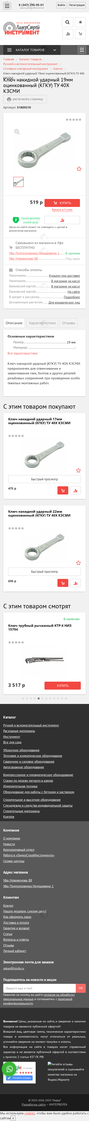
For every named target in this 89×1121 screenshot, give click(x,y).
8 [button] (50, 698)
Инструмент (11, 737)
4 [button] (35, 698)
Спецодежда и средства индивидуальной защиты (38, 805)
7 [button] (46, 698)
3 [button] (31, 698)
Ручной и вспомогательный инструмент (31, 725)
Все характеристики (23, 353)
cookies (29, 1113)
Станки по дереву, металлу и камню (28, 781)
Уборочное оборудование (21, 750)
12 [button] (66, 698)
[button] (62, 220)
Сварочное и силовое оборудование (28, 761)
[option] (44, 150)
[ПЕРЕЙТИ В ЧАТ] (9, 1069)
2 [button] (27, 698)
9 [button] (54, 698)
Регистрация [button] (76, 5)
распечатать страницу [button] (28, 99)
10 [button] (58, 698)
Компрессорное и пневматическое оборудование (38, 775)
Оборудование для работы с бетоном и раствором (38, 792)
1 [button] (23, 698)
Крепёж (8, 817)
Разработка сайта (34, 1104)
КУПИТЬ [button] (65, 203)
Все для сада (12, 742)
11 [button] (62, 698)
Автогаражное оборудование (23, 767)
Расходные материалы (19, 731)
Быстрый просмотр (44, 479)
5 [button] (39, 698)
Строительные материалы (21, 811)
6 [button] (42, 698)
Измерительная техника (20, 786)
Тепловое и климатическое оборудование (32, 756)
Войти (61, 5)
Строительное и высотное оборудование (32, 800)
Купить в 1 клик (62, 209)
